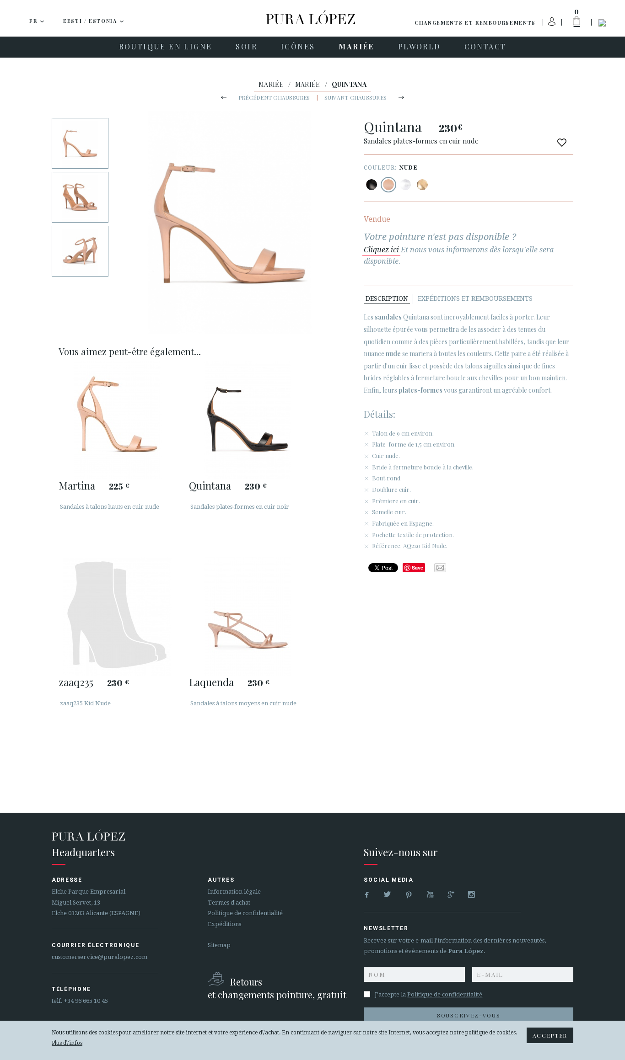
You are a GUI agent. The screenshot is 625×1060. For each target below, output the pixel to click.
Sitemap (219, 945)
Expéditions (224, 924)
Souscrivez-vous (468, 1015)
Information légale (234, 891)
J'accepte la (428, 994)
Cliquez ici (381, 249)
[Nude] (388, 184)
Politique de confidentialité (245, 913)
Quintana (210, 485)
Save (417, 567)
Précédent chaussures (274, 97)
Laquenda (211, 682)
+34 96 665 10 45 (86, 1000)
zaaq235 (76, 682)
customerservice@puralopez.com (99, 956)
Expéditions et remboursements (475, 298)
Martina (77, 485)
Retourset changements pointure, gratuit (277, 988)
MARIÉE (271, 84)
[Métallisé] (405, 184)
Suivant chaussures (355, 97)
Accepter (550, 1035)
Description (387, 298)
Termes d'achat (229, 902)
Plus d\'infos (67, 1043)
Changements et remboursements (475, 22)
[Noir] (371, 184)
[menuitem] (165, 47)
